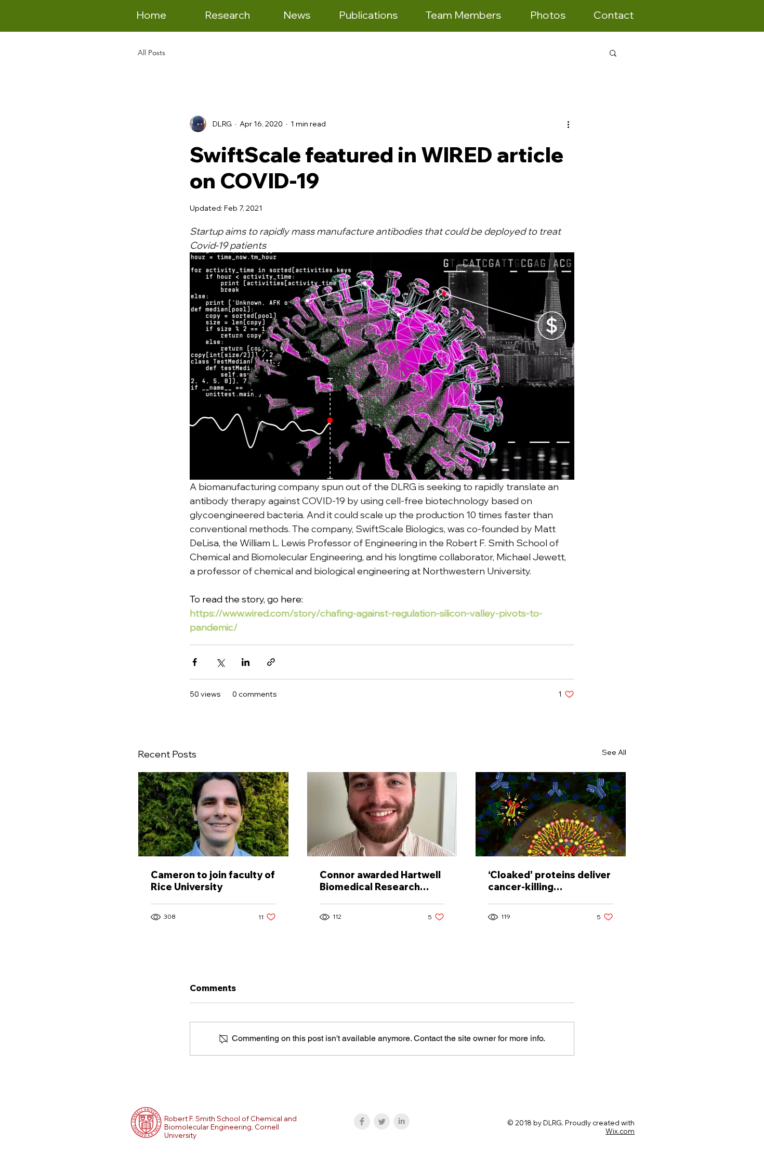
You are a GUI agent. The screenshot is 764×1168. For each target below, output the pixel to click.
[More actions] (568, 124)
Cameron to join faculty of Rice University (213, 881)
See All (614, 752)
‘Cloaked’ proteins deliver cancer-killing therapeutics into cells (549, 881)
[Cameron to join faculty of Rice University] (213, 814)
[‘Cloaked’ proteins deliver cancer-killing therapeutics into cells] (551, 814)
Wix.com (620, 1131)
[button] (613, 52)
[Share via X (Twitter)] (220, 662)
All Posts (151, 52)
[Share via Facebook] (195, 662)
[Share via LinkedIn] (246, 662)
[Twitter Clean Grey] (382, 1121)
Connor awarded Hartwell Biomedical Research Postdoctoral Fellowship (380, 881)
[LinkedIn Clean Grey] (401, 1121)
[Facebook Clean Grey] (362, 1121)
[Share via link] (271, 662)
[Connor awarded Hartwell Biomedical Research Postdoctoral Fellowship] (382, 814)
